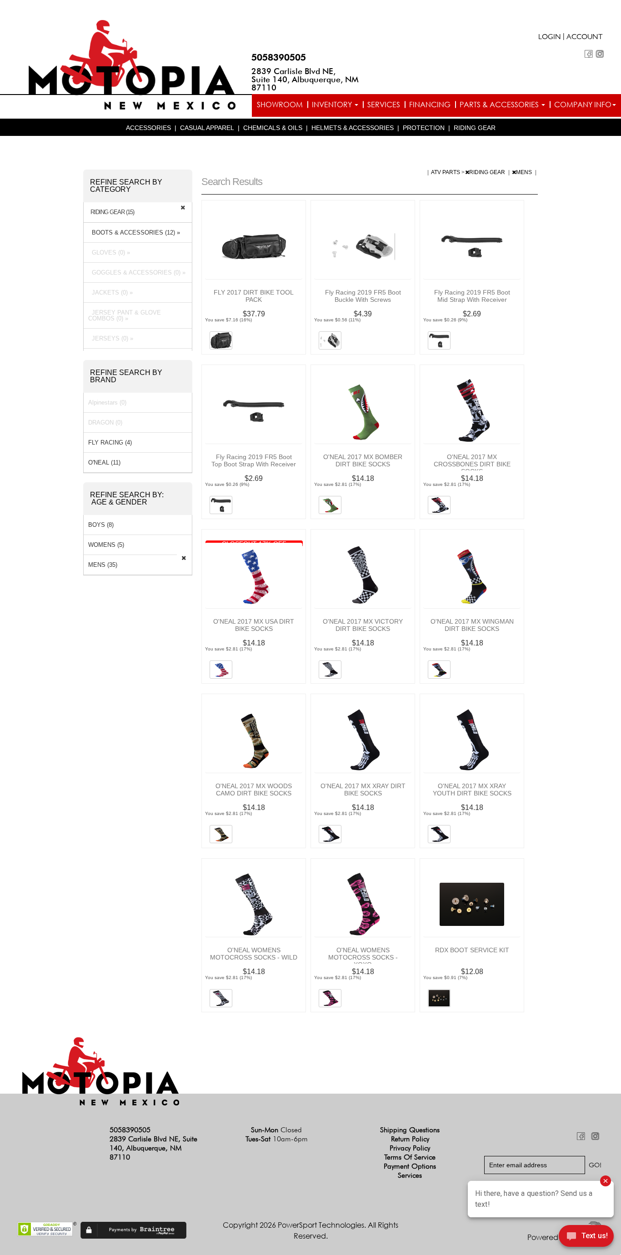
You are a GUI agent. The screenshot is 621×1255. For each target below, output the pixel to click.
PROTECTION (424, 127)
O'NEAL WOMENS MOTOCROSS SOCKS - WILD (253, 953)
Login (549, 37)
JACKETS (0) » (110, 292)
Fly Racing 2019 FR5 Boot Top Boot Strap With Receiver (253, 460)
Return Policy (410, 1139)
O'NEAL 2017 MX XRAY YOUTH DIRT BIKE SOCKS (472, 789)
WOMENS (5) (106, 544)
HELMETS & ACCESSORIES (352, 127)
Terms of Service (410, 1157)
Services (383, 104)
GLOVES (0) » (109, 252)
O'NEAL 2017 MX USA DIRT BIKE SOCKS (253, 625)
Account (584, 37)
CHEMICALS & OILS (272, 127)
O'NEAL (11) (104, 462)
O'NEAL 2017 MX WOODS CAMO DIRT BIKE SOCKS (253, 789)
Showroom (280, 104)
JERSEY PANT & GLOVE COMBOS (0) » (124, 315)
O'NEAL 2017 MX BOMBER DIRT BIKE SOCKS (362, 460)
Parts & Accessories (500, 104)
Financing (430, 104)
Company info (582, 104)
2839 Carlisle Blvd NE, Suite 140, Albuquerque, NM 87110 (305, 79)
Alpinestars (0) (107, 402)
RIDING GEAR (475, 127)
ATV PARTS (446, 172)
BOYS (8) (101, 524)
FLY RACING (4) (110, 442)
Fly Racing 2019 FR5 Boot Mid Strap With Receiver (472, 296)
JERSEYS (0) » (110, 338)
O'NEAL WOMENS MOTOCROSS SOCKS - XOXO (363, 957)
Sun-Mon (276, 1129)
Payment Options (410, 1166)
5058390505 (278, 57)
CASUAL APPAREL (207, 127)
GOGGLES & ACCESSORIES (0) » (136, 272)
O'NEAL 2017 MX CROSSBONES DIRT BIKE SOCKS (472, 464)
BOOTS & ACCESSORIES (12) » (134, 232)
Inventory (333, 104)
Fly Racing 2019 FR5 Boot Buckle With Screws (363, 296)
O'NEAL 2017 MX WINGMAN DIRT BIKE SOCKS (472, 625)
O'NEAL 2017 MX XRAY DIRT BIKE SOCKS (363, 789)
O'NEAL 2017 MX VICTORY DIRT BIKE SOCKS (363, 625)
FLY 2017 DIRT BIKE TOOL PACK (254, 296)
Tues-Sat (276, 1139)
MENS (524, 172)
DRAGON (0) (105, 422)
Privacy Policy (410, 1148)
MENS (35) (102, 564)
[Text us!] (586, 1237)
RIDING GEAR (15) (112, 212)
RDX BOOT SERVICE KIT (472, 950)
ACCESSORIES (148, 127)
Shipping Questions (410, 1129)
